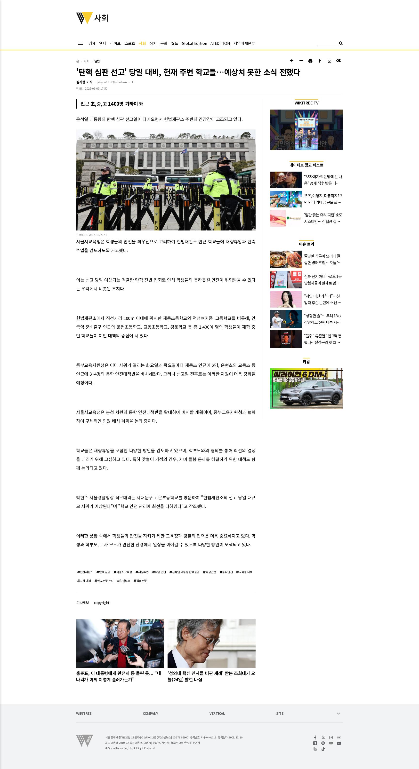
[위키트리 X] (323, 737)
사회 (142, 43)
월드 (174, 43)
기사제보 (83, 602)
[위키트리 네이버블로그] (331, 743)
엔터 (102, 43)
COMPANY (150, 714)
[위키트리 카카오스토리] (315, 743)
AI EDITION (220, 43)
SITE (279, 714)
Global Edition (194, 43)
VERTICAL (217, 714)
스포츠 (129, 43)
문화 (163, 43)
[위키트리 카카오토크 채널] (323, 743)
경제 (92, 43)
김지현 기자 (84, 81)
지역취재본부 (244, 43)
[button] (291, 61)
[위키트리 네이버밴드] (315, 749)
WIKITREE (83, 714)
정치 (152, 43)
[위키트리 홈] (84, 22)
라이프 (115, 43)
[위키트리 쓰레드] (339, 737)
